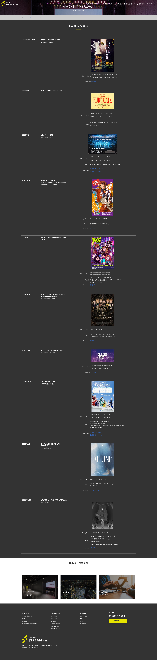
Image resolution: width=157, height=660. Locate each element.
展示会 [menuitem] (81, 618)
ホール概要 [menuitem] (54, 616)
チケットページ (94, 490)
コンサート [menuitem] (82, 621)
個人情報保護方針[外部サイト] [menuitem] (29, 623)
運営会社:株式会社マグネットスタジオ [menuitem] (50, 645)
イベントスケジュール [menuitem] (27, 616)
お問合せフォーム (118, 621)
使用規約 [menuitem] (24, 621)
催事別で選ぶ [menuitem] (83, 614)
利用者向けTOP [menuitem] (55, 614)
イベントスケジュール (96, 4)
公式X (92, 341)
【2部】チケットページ (96, 171)
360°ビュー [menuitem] (54, 618)
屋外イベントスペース (145, 4)
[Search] (154, 3)
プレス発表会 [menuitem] (83, 623)
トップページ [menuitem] (25, 614)
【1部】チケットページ (96, 169)
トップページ (28, 18)
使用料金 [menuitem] (53, 621)
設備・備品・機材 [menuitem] (55, 626)
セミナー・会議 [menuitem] (83, 616)
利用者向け (129, 4)
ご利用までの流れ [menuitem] (55, 623)
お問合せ (119, 4)
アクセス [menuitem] (24, 618)
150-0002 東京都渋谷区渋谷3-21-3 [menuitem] (31, 645)
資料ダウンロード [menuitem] (55, 628)
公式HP (93, 81)
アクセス (110, 4)
